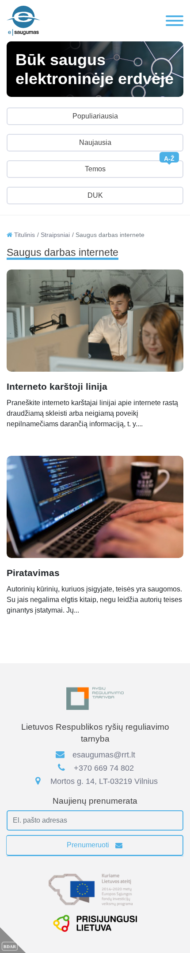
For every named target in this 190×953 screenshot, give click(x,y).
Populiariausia (95, 116)
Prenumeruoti (89, 845)
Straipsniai (55, 234)
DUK (95, 195)
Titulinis (23, 234)
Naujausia (95, 142)
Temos (130, 166)
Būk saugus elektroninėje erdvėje (94, 69)
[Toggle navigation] (174, 21)
